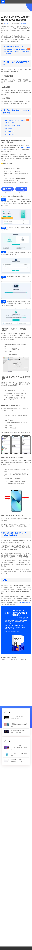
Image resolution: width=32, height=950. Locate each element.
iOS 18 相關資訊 (22, 23)
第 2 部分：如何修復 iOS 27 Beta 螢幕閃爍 (15, 49)
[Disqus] (16, 682)
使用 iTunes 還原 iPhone (11, 123)
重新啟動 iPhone (9, 131)
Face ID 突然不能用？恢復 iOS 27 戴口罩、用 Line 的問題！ (18, 717)
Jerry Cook (6, 23)
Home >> (4, 657)
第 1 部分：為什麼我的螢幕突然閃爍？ (14, 46)
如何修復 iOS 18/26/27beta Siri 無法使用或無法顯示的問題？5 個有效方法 (19, 724)
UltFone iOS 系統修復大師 (23, 602)
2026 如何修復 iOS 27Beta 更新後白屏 (19, 754)
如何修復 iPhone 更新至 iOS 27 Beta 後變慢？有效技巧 (18, 760)
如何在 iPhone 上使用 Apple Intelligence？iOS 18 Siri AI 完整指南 (19, 747)
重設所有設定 (8, 129)
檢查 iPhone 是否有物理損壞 (12, 125)
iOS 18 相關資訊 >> (12, 657)
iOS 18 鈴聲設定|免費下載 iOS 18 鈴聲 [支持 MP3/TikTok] (18, 731)
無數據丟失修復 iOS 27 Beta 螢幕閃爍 (15, 120)
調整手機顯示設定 (10, 134)
